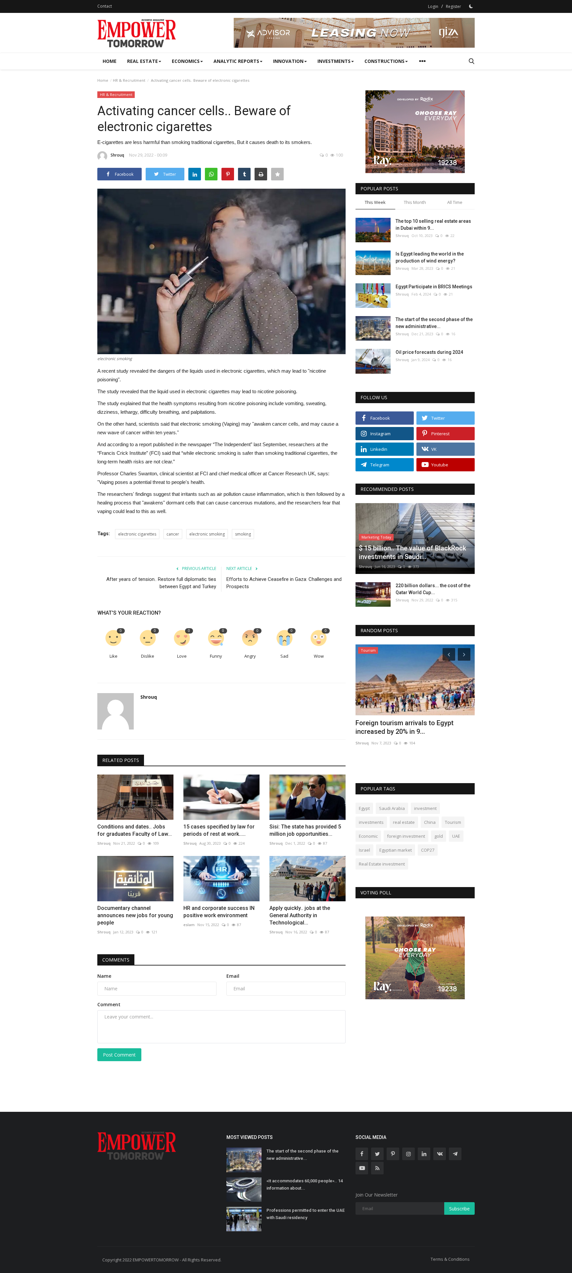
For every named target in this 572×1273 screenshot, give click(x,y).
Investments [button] (334, 61)
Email (232, 976)
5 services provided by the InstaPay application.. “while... (409, 727)
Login (433, 6)
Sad (284, 656)
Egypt (364, 808)
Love (182, 656)
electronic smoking (207, 534)
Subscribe (459, 1208)
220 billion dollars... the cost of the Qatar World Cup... (433, 589)
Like (114, 656)
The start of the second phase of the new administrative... (434, 323)
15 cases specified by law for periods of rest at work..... (219, 830)
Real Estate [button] (142, 61)
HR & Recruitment (129, 80)
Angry (250, 656)
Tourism (453, 822)
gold (438, 836)
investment (425, 808)
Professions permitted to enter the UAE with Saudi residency (305, 1214)
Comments (115, 960)
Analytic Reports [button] (236, 61)
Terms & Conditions (450, 1259)
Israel (364, 850)
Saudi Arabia (392, 808)
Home (110, 61)
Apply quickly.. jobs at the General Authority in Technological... (299, 915)
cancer (173, 534)
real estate (404, 822)
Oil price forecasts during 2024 (429, 352)
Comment (108, 1004)
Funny (216, 656)
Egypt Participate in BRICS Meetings (434, 286)
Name (104, 976)
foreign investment (406, 836)
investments (371, 822)
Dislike (147, 656)
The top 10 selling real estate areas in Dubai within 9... (433, 224)
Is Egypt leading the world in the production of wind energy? (430, 257)
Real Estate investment (382, 864)
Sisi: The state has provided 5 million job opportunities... (305, 830)
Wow (319, 656)
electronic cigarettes (137, 534)
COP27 (427, 850)
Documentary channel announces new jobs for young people (135, 915)
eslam (189, 924)
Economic (368, 836)
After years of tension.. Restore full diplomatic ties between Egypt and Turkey (161, 582)
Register (453, 6)
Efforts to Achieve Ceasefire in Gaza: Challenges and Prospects (284, 582)
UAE (456, 836)
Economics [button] (186, 61)
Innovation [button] (288, 61)
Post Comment (119, 1055)
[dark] (471, 6)
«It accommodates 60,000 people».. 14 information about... (304, 1184)
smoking (243, 534)
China (430, 822)
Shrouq (117, 155)
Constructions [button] (384, 61)
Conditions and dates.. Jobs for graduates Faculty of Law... (134, 830)
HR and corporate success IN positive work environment (219, 912)
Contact (104, 6)
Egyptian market (395, 850)
